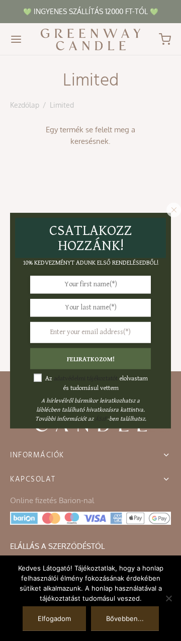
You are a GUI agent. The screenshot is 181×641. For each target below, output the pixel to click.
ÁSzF (101, 418)
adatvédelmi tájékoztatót (86, 378)
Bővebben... (125, 618)
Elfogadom (54, 618)
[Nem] (168, 598)
